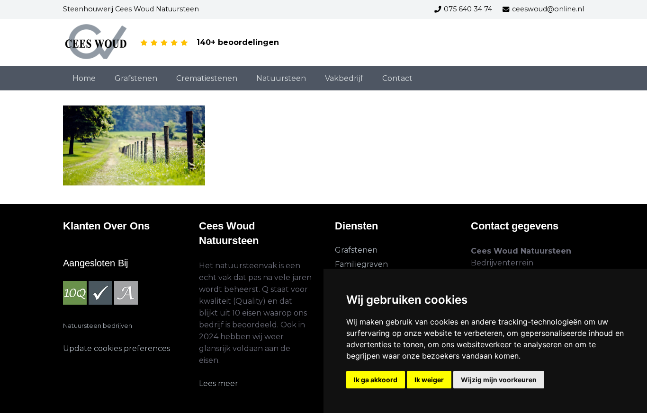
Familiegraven (361, 264)
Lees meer (218, 383)
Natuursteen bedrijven (97, 325)
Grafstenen (356, 250)
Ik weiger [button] (429, 380)
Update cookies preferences (116, 348)
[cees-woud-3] (96, 42)
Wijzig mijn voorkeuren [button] (499, 380)
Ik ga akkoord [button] (375, 380)
